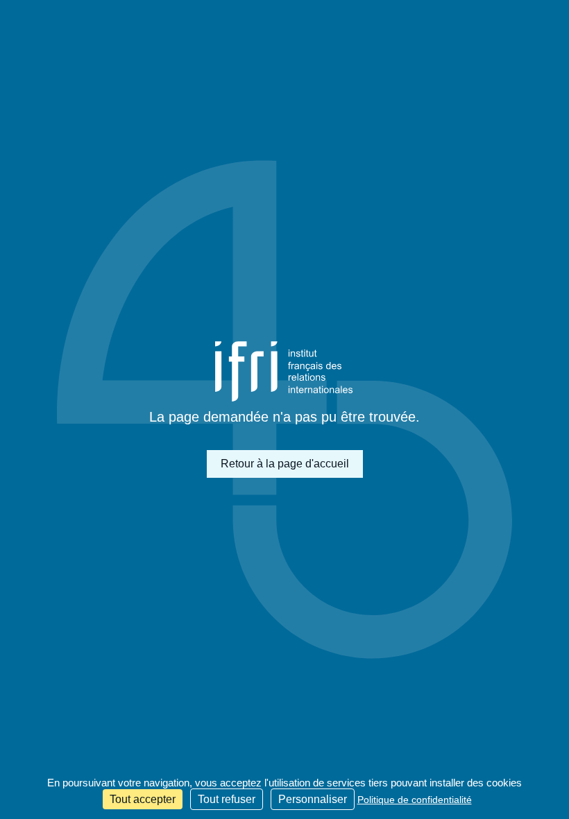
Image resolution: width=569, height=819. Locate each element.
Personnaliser (312, 799)
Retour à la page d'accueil (285, 463)
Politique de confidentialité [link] (414, 799)
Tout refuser (226, 799)
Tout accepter (143, 799)
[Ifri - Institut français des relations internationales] (284, 371)
